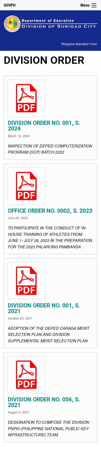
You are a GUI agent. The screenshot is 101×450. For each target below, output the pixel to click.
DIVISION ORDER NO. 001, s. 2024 (44, 126)
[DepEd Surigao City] (50, 23)
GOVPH (9, 5)
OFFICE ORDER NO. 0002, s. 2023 (50, 211)
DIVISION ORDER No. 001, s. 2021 (44, 308)
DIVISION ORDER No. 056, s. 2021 (44, 402)
